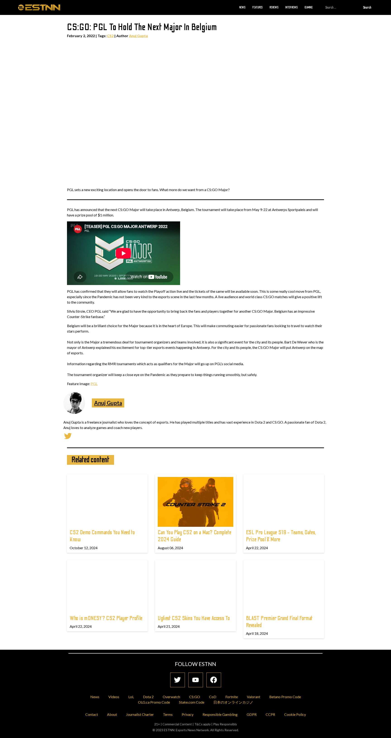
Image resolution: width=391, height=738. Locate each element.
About (112, 714)
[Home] (39, 7)
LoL (131, 697)
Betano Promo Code (285, 697)
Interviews (291, 7)
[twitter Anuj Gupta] (67, 435)
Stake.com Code (191, 702)
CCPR (270, 714)
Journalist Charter (140, 714)
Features (257, 7)
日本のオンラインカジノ (233, 702)
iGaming (309, 7)
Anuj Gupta (138, 36)
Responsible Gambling (220, 714)
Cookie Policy (295, 714)
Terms (168, 714)
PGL (94, 383)
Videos (113, 697)
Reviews (274, 7)
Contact (91, 714)
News (242, 7)
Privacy (187, 714)
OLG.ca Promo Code (154, 702)
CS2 (110, 36)
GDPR (252, 714)
